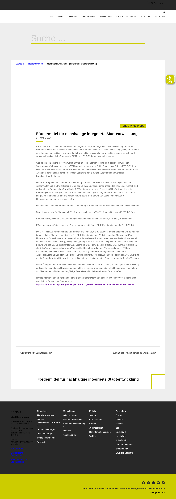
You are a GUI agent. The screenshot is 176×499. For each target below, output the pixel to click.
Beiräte (92, 424)
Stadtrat (92, 415)
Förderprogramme (35, 64)
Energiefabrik (122, 449)
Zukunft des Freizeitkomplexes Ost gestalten (134, 353)
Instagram (148, 483)
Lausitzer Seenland (124, 453)
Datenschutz (110, 489)
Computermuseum (124, 445)
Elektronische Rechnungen (17, 454)
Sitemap (153, 489)
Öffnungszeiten (70, 415)
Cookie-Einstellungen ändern (133, 489)
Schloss (119, 424)
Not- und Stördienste (72, 419)
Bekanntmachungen (46, 429)
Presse (161, 489)
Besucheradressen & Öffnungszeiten (20, 460)
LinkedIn (153, 483)
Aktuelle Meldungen (46, 415)
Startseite (56, 16)
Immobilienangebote (46, 438)
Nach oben (88, 373)
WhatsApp (163, 483)
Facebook (143, 483)
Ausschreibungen (45, 434)
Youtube (158, 483)
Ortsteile (119, 419)
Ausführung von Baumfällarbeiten (36, 353)
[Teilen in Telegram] (142, 139)
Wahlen (92, 436)
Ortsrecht (67, 431)
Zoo (117, 428)
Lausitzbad (121, 432)
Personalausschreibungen (74, 425)
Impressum (87, 489)
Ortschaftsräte (95, 419)
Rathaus (72, 16)
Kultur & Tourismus (153, 16)
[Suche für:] (88, 40)
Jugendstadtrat (96, 428)
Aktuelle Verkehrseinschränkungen (48, 422)
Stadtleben (88, 16)
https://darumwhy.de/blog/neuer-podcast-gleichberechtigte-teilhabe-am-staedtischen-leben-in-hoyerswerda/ (85, 284)
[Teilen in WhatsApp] (137, 140)
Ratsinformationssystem (100, 432)
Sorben (119, 415)
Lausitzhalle (121, 436)
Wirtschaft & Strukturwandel (118, 16)
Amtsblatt (41, 442)
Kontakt (99, 489)
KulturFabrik (121, 440)
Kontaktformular (18, 448)
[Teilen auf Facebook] (127, 140)
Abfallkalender (69, 435)
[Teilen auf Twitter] (132, 140)
